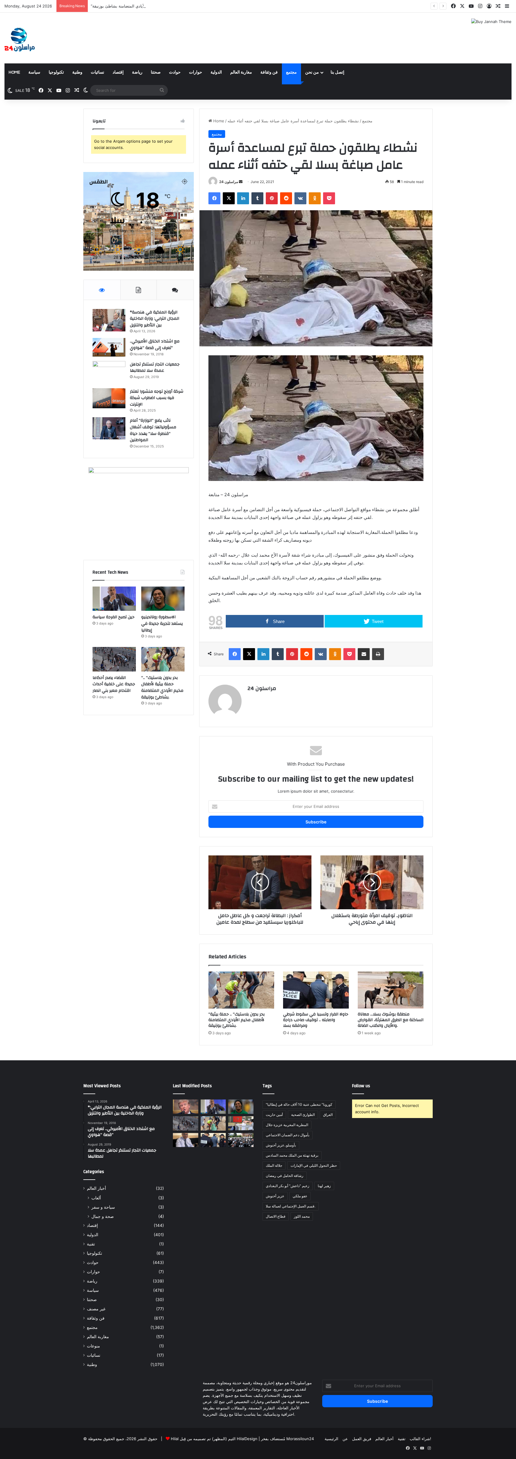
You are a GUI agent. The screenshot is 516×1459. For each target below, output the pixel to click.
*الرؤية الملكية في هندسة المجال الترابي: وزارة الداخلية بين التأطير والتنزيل (154, 318)
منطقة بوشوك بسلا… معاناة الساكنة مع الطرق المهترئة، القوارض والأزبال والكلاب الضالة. (390, 1019)
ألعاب (96, 1197)
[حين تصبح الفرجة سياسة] (114, 599)
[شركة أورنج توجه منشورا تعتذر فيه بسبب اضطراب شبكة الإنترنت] (109, 398)
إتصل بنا (337, 72)
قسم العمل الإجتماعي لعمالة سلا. (290, 1206)
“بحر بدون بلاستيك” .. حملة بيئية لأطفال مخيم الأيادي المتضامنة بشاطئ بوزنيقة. (156, 6)
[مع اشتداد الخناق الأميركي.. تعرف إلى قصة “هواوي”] (109, 347)
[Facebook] (214, 198)
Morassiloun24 (300, 1438)
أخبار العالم (96, 1188)
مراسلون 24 (228, 181)
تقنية (91, 1244)
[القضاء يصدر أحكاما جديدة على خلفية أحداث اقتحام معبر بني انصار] (114, 659)
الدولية (216, 72)
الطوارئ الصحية (303, 1114)
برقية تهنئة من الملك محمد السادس (292, 1155)
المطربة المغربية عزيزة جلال (287, 1125)
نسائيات (97, 72)
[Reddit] (286, 198)
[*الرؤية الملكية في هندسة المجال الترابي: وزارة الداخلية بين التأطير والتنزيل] (109, 320)
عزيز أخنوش (275, 1196)
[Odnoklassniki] (315, 198)
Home (14, 72)
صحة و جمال (102, 1216)
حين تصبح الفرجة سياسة (113, 617)
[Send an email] (240, 181)
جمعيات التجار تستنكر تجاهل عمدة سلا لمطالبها (154, 367)
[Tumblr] (257, 198)
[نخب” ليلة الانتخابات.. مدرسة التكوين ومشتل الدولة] (185, 1140)
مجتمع (291, 72)
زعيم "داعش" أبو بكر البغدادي (287, 1186)
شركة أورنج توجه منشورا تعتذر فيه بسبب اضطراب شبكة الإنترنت (156, 398)
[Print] (378, 654)
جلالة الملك (274, 1165)
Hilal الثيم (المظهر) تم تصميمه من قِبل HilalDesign (214, 1438)
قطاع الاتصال (275, 1216)
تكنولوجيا (56, 72)
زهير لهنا (324, 1186)
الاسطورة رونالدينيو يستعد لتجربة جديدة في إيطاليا (162, 623)
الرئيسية (331, 1438)
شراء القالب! (420, 1438)
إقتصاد (118, 72)
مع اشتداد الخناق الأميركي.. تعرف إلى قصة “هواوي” (154, 344)
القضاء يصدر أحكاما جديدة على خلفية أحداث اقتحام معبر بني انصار (114, 684)
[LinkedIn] (243, 198)
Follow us (361, 1086)
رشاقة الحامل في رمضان (284, 1175)
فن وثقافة (269, 72)
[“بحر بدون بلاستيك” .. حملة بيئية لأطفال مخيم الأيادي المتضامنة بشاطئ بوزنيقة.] (241, 990)
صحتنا (156, 72)
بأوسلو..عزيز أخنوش (281, 1145)
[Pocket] (329, 198)
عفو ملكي (300, 1196)
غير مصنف (96, 1308)
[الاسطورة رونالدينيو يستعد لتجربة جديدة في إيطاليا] (163, 599)
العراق (328, 1114)
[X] (229, 198)
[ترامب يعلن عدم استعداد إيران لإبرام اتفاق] (185, 1106)
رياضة (137, 72)
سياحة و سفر (103, 1207)
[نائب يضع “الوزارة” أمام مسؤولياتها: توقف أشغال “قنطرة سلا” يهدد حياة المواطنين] (109, 428)
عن (345, 1438)
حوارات (195, 72)
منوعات (93, 1346)
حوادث (175, 72)
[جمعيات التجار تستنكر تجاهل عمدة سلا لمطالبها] (109, 372)
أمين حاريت (274, 1114)
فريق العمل (361, 1438)
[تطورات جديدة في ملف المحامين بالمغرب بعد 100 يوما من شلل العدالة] (241, 1140)
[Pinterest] (272, 198)
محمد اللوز (302, 1216)
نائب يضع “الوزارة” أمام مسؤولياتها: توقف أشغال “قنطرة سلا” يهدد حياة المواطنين (153, 430)
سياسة (34, 72)
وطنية (77, 72)
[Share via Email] (364, 654)
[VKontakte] (300, 198)
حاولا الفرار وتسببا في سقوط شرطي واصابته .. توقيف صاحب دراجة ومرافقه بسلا (315, 1019)
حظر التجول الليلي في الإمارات (314, 1165)
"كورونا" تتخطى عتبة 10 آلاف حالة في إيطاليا (299, 1104)
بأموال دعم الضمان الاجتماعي (287, 1135)
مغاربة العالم (241, 72)
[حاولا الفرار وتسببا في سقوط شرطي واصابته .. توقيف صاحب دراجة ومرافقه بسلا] (316, 990)
